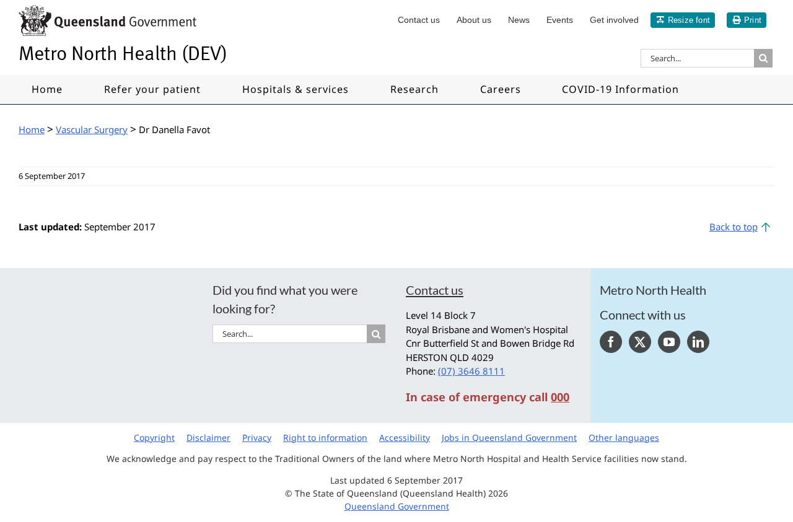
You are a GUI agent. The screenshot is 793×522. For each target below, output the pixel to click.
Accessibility (404, 437)
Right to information (325, 437)
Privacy (256, 437)
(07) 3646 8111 (471, 371)
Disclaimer (208, 437)
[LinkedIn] (698, 342)
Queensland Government (396, 506)
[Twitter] (640, 342)
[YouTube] (669, 342)
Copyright (154, 437)
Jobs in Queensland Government (509, 437)
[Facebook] (611, 342)
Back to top (733, 226)
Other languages (624, 437)
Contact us (434, 289)
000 (560, 396)
